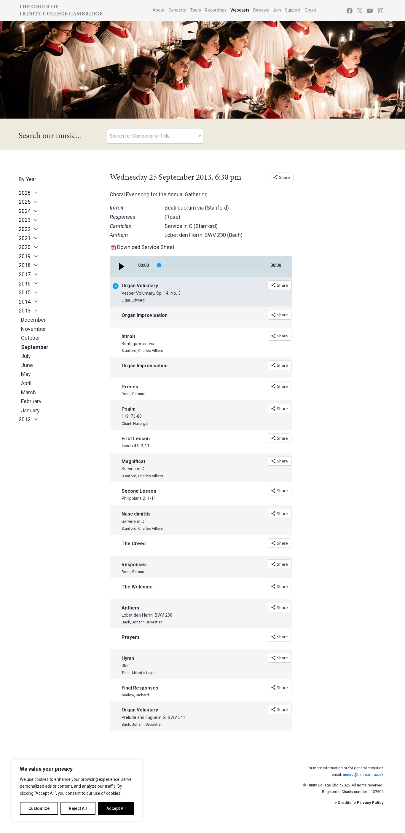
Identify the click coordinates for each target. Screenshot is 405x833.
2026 (25, 193)
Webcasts (239, 10)
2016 (25, 284)
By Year (27, 179)
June (27, 365)
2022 (25, 229)
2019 (25, 256)
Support (292, 10)
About (159, 10)
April (26, 383)
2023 (25, 220)
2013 (25, 311)
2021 (25, 238)
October (30, 338)
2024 (25, 211)
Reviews (261, 10)
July (26, 356)
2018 (25, 265)
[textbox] (155, 136)
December (33, 320)
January (30, 410)
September (34, 347)
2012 (25, 419)
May (26, 374)
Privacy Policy (370, 802)
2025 (25, 202)
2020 (25, 247)
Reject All (78, 808)
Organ (310, 10)
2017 (25, 274)
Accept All (116, 808)
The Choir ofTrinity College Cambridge (61, 9)
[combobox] (155, 136)
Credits (344, 802)
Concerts (177, 10)
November (33, 329)
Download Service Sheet (145, 247)
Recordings (216, 10)
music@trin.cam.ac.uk (363, 774)
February (31, 401)
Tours (195, 10)
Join (277, 10)
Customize (39, 808)
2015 (25, 293)
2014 (25, 302)
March (28, 392)
